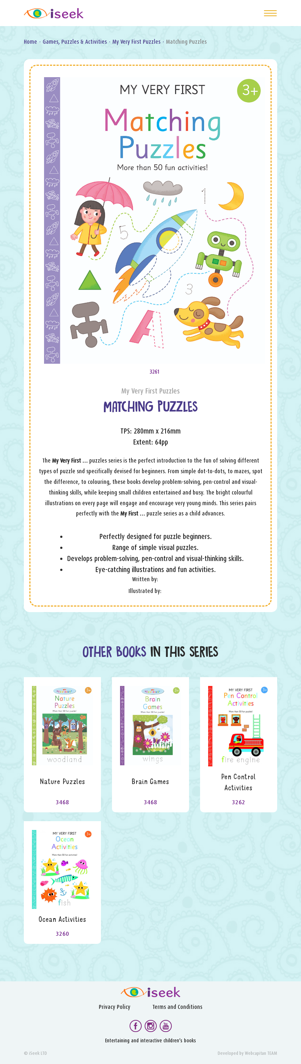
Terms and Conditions (177, 1006)
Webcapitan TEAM (261, 1053)
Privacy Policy (114, 1006)
